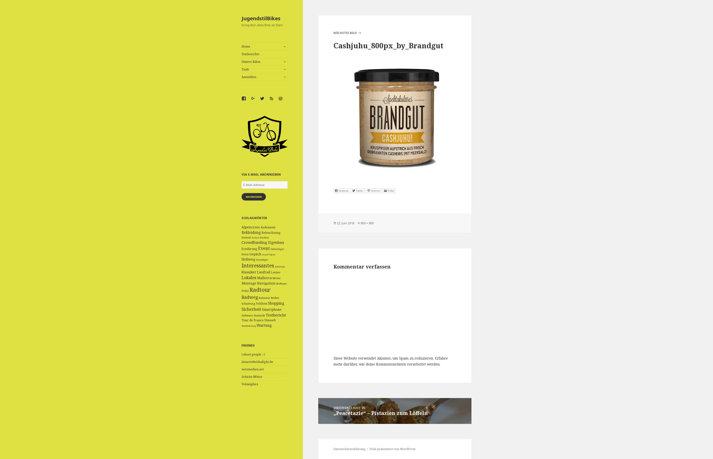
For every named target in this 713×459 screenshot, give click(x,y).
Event (264, 248)
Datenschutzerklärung (349, 449)
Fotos (245, 254)
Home (246, 46)
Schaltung (248, 303)
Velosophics (250, 384)
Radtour (260, 289)
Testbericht (276, 315)
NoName (281, 283)
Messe (277, 278)
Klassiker (249, 272)
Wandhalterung (249, 326)
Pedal (245, 290)
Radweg (250, 297)
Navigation (266, 283)
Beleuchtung (271, 233)
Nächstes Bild (345, 33)
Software (247, 315)
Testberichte (250, 54)
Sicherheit (251, 309)
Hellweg (248, 259)
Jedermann (280, 266)
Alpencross (251, 227)
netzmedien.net (253, 369)
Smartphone (271, 309)
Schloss (261, 303)
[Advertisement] (264, 428)
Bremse (255, 237)
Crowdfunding (254, 242)
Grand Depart (268, 254)
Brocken (264, 237)
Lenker (276, 272)
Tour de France (253, 320)
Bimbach (246, 237)
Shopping (276, 303)
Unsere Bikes (251, 62)
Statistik (259, 315)
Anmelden (249, 77)
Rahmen (264, 298)
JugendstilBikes (261, 18)
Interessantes (258, 265)
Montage (249, 283)
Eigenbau (276, 242)
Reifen (275, 298)
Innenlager (262, 259)
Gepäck (255, 254)
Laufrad (263, 272)
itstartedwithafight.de (257, 362)
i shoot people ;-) (253, 354)
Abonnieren (254, 196)
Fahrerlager (277, 249)
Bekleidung (251, 232)
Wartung (264, 325)
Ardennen (268, 227)
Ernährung (249, 249)
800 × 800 (367, 223)
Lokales (249, 277)
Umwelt (270, 320)
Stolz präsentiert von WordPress (392, 449)
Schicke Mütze (252, 377)
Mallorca (264, 277)
